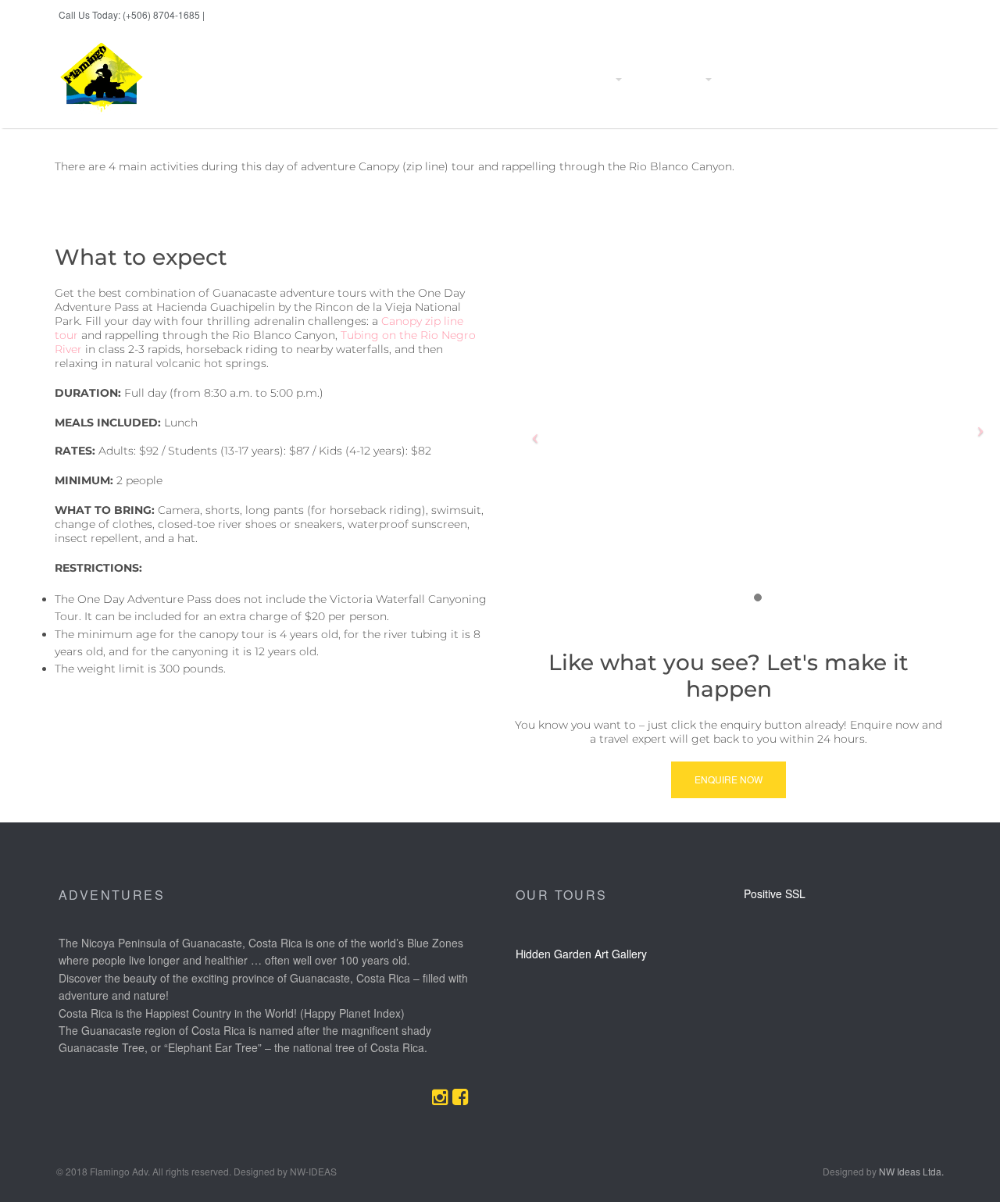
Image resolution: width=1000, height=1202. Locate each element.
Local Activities (669, 79)
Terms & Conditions (889, 79)
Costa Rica (750, 79)
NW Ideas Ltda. (911, 1171)
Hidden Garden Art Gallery (581, 953)
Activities (593, 79)
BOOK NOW (229, 15)
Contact (811, 79)
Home (437, 79)
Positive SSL (774, 893)
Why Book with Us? (512, 79)
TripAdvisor (907, 15)
